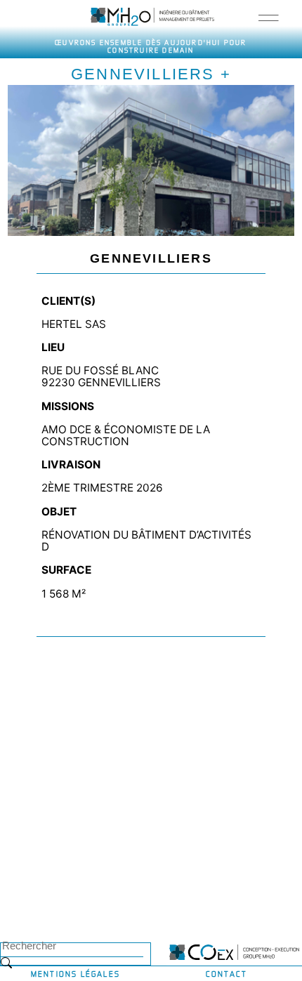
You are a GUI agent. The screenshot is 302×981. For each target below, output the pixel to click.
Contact (226, 974)
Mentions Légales (75, 974)
